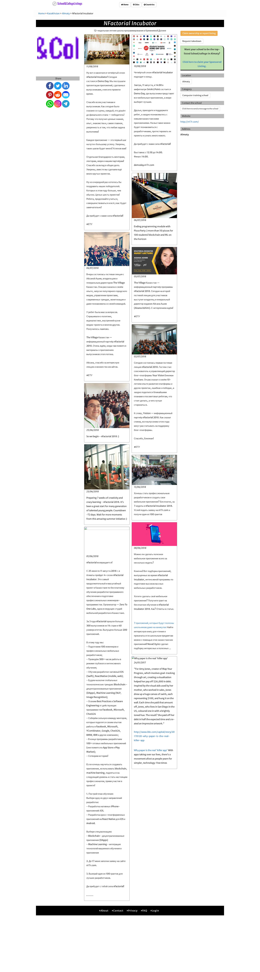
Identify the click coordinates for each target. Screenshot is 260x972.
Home (125, 4)
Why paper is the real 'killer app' (151, 750)
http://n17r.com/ (189, 121)
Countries (150, 4)
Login (155, 910)
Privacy (133, 910)
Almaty (66, 13)
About (104, 910)
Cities (136, 4)
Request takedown (191, 41)
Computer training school (195, 95)
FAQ (144, 910)
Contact (118, 910)
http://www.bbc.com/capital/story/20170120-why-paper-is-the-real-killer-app (154, 736)
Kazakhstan (53, 13)
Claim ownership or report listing (199, 33)
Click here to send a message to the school (200, 109)
